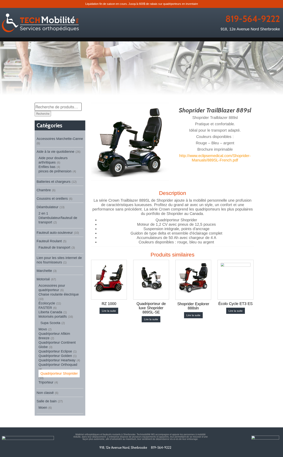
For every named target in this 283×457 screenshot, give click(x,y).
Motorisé (43, 279)
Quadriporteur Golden (55, 356)
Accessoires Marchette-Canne (60, 139)
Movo (43, 329)
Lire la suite (109, 310)
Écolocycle (47, 303)
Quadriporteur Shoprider (59, 373)
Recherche (42, 113)
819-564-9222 (252, 18)
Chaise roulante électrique (59, 294)
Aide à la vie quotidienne (55, 152)
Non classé (45, 393)
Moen (43, 407)
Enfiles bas (47, 167)
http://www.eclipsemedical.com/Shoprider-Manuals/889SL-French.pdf (215, 158)
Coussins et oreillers (52, 199)
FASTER (45, 308)
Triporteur (46, 382)
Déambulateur (47, 207)
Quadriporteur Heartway (57, 360)
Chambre (44, 190)
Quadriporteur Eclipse (55, 351)
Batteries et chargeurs (53, 182)
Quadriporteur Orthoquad (58, 365)
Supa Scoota (50, 323)
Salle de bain (47, 401)
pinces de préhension (55, 171)
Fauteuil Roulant (49, 241)
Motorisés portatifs (53, 316)
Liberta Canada (50, 312)
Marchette (44, 271)
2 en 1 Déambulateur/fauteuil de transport (58, 217)
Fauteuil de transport (54, 247)
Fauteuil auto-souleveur (55, 233)
